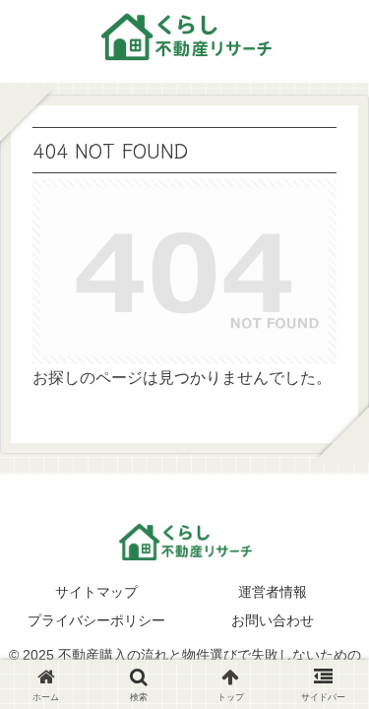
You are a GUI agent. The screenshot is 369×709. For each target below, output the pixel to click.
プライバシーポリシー (96, 620)
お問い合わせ (272, 620)
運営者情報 (272, 592)
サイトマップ (96, 592)
